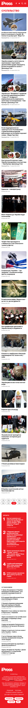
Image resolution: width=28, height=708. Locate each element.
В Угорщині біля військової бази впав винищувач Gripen (12, 598)
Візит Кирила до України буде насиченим (13, 215)
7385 (24, 500)
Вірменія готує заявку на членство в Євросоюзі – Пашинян (13, 611)
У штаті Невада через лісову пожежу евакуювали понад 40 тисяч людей (12, 637)
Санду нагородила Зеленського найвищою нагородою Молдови (12, 625)
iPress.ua (12, 680)
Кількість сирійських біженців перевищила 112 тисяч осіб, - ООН (13, 355)
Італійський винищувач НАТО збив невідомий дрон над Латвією (15, 565)
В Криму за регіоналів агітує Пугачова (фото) (12, 490)
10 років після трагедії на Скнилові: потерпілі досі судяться (11, 436)
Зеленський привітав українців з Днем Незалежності (12, 644)
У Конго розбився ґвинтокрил (13, 464)
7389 (19, 503)
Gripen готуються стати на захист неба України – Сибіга (13, 631)
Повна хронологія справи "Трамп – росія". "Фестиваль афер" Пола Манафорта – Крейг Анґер (16, 554)
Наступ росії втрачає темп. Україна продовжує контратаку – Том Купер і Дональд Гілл (13, 162)
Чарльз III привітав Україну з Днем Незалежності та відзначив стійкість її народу (13, 651)
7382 (8, 500)
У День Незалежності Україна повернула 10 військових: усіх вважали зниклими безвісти (12, 591)
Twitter (11, 701)
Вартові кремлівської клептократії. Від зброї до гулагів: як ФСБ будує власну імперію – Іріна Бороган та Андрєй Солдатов (15, 521)
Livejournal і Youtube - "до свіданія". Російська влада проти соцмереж (11, 272)
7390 (24, 503)
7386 (3, 503)
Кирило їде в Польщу (9, 409)
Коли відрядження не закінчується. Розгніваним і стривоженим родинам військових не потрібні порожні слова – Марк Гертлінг (13, 131)
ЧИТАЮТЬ (6, 515)
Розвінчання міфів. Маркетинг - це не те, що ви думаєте (13, 300)
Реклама (18, 690)
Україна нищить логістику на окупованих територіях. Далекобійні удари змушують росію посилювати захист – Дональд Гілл (13, 64)
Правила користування (14, 692)
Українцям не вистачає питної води (13, 383)
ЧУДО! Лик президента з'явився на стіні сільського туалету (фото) (12, 243)
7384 (19, 500)
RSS (18, 701)
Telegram (19, 698)
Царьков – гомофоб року (11, 189)
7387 (8, 503)
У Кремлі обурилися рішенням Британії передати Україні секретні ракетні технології (12, 605)
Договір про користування (14, 694)
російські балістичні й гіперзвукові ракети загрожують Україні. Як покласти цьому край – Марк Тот (13, 34)
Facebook (9, 698)
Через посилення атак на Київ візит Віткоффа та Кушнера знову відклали (13, 618)
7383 (13, 500)
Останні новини (6, 587)
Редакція (10, 690)
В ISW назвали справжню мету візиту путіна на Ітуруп (15, 574)
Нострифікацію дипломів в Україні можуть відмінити (12, 327)
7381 (3, 500)
